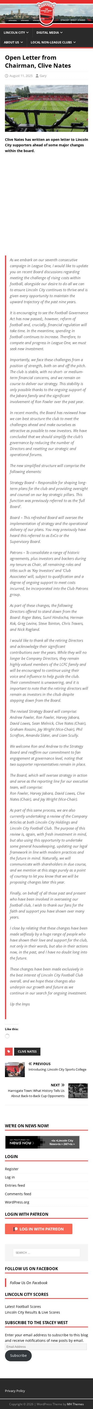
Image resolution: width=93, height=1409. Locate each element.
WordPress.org (17, 1202)
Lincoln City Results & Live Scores (32, 1312)
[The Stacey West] (46, 24)
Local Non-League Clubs (51, 42)
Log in (10, 1177)
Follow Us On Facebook (31, 1268)
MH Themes (75, 1404)
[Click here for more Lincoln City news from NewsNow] (25, 1142)
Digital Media (47, 32)
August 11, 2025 (20, 75)
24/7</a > (69, 1144)
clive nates (27, 1051)
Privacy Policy (15, 1391)
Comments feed (18, 1193)
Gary (43, 75)
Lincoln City (14, 32)
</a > (54, 1140)
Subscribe (18, 1355)
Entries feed (15, 1185)
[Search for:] (46, 1252)
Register (12, 1169)
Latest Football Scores (23, 1306)
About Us (11, 42)
